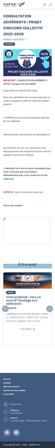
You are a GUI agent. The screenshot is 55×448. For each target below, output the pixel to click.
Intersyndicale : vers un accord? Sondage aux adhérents (23, 300)
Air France (9, 44)
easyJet (11, 293)
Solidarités (8, 394)
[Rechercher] (45, 4)
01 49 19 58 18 (16, 413)
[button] (5, 308)
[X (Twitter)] (16, 432)
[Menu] (50, 4)
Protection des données (14, 391)
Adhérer (7, 383)
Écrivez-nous (15, 404)
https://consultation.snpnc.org (29, 192)
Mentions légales (11, 387)
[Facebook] (7, 432)
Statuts (7, 379)
